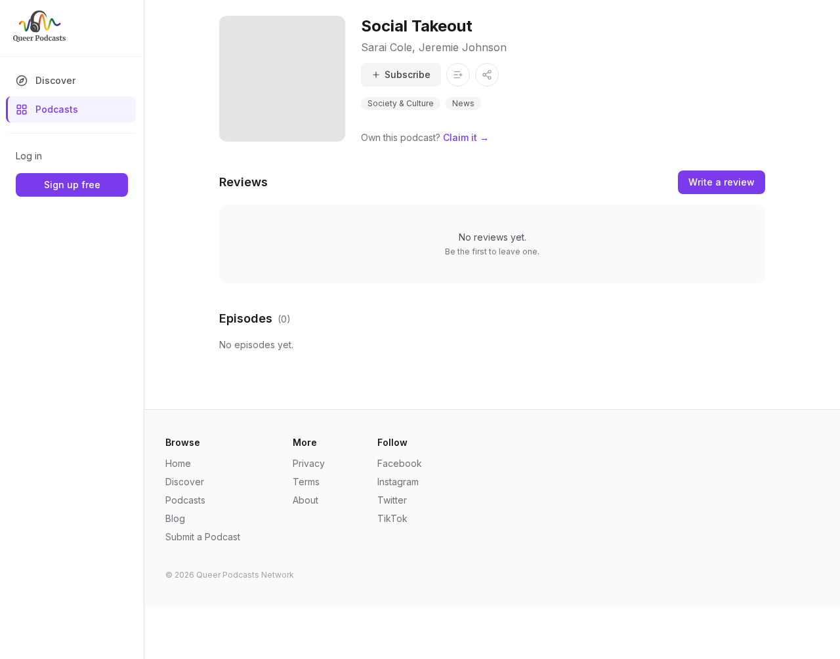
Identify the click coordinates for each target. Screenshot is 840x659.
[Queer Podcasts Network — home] (39, 26)
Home (178, 463)
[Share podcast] (487, 75)
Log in (29, 155)
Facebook (399, 463)
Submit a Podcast (202, 536)
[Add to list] (458, 75)
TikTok (392, 518)
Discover (55, 80)
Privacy (309, 463)
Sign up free (72, 184)
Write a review (721, 182)
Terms (306, 481)
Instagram (398, 481)
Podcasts (56, 109)
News (463, 103)
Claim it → (466, 137)
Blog (175, 518)
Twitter (392, 500)
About (305, 500)
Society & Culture (401, 103)
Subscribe (407, 74)
